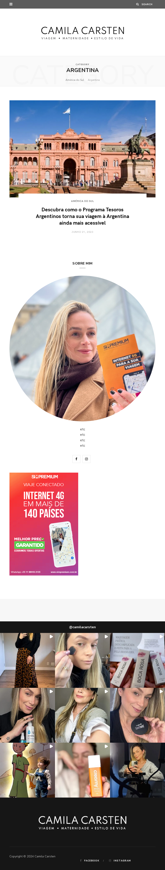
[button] (27, 660)
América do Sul (75, 80)
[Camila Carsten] (82, 32)
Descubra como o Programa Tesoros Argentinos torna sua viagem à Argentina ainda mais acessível (82, 216)
